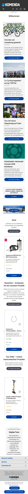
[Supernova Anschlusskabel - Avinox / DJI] (14, 319)
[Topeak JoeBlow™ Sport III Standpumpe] (14, 387)
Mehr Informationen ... (14, 485)
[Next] (22, 209)
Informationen (14, 488)
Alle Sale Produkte (14, 231)
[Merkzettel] (21, 9)
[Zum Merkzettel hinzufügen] (19, 250)
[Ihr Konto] (17, 9)
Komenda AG (6, 465)
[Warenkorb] (24, 9)
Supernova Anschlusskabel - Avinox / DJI (14, 330)
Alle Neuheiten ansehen (14, 304)
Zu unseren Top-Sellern (14, 368)
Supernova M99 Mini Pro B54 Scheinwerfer (13, 256)
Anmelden (14, 196)
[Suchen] (13, 9)
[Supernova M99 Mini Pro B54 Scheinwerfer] (14, 245)
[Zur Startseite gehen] (11, 4)
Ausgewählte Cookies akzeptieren (14, 492)
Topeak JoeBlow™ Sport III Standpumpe (13, 397)
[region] (14, 257)
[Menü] (3, 9)
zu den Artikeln (14, 210)
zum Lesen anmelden (14, 58)
